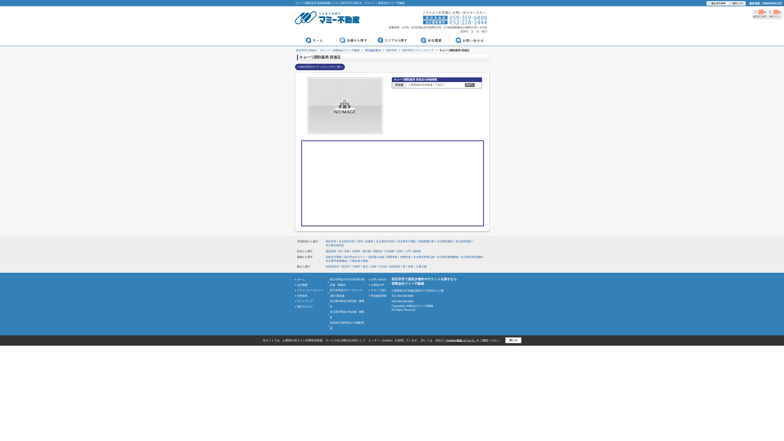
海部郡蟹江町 (426, 241)
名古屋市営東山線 (423, 256)
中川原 (383, 266)
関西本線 (392, 256)
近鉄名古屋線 (334, 256)
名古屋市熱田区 (335, 245)
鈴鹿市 (369, 241)
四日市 (346, 266)
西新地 (377, 251)
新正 (365, 266)
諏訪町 (417, 251)
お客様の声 (377, 284)
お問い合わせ (379, 279)
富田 (400, 251)
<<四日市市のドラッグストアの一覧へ (320, 66)
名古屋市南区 (464, 241)
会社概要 (302, 284)
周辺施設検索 (379, 295)
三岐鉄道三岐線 (359, 260)
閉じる (513, 340)
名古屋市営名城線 (471, 256)
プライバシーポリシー (310, 290)
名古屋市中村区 (385, 241)
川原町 (356, 266)
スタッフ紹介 (379, 290)
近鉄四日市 (332, 266)
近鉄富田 (394, 266)
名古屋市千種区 (406, 241)
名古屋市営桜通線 (336, 260)
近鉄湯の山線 (376, 256)
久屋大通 (421, 266)
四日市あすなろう (354, 256)
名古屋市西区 (445, 241)
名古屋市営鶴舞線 (447, 256)
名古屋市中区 (347, 241)
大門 (408, 251)
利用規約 (302, 295)
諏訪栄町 (331, 251)
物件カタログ (305, 306)
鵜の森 (367, 251)
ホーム (301, 279)
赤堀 (373, 266)
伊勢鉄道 (405, 256)
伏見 (410, 266)
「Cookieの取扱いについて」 (460, 340)
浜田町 (356, 251)
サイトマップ (305, 301)
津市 (360, 241)
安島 (347, 251)
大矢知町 (389, 251)
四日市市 (331, 241)
